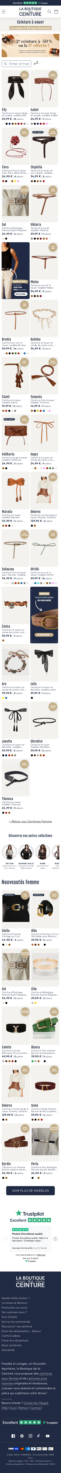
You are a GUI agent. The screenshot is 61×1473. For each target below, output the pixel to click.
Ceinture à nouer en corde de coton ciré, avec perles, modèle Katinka (42, 344)
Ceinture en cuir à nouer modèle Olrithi (42, 573)
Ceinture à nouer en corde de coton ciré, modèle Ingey (42, 458)
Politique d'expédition (15, 1464)
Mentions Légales (16, 1461)
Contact (36, 1408)
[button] (49, 11)
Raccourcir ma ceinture (17, 1326)
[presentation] (27, 124)
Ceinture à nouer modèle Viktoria (40, 229)
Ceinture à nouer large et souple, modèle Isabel (44, 114)
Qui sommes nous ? (14, 1312)
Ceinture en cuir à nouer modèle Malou (42, 286)
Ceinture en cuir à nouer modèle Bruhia (14, 344)
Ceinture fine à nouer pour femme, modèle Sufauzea (14, 573)
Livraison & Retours (32, 2)
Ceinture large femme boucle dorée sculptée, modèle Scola (44, 1110)
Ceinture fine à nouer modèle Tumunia (43, 401)
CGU (32, 1461)
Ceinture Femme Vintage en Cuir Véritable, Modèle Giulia (15, 935)
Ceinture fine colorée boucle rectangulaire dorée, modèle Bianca (43, 1051)
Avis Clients (9, 1317)
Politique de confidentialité (37, 1464)
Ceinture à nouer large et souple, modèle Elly (15, 114)
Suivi (13, 1408)
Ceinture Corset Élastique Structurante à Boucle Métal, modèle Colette (15, 1051)
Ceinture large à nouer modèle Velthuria (15, 458)
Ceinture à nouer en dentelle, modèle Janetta (13, 746)
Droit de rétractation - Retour (21, 1331)
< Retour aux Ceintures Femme (30, 821)
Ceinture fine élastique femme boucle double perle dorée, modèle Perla (44, 1168)
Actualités (8, 1350)
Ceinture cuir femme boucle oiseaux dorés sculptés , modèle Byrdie (15, 1168)
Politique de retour (43, 1461)
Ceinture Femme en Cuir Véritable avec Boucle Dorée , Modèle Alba (45, 935)
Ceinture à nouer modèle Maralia (11, 516)
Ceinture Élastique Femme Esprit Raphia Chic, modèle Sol (14, 229)
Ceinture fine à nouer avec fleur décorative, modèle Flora (14, 171)
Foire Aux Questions (15, 1340)
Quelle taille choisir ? (16, 1298)
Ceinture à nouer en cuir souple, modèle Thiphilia (42, 171)
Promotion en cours (14, 1307)
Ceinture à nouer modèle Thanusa (11, 803)
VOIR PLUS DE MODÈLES (30, 1190)
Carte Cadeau (11, 1335)
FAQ (5, 1408)
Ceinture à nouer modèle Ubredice (40, 746)
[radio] (6, 123)
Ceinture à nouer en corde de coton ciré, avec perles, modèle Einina (13, 631)
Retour (23, 1408)
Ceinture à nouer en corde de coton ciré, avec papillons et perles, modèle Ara (13, 688)
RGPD (52, 1464)
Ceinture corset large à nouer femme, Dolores (44, 516)
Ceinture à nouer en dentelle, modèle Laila (43, 688)
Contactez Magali (36, 1403)
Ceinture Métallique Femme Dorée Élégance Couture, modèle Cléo (44, 993)
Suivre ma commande (16, 1321)
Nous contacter (12, 1345)
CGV (27, 1461)
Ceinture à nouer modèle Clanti (11, 401)
